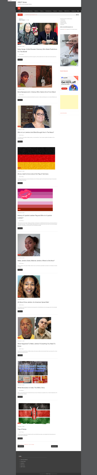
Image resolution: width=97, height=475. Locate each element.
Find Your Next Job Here (27, 11)
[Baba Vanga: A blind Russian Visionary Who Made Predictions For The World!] (38, 33)
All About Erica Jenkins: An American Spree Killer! (33, 302)
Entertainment (48, 11)
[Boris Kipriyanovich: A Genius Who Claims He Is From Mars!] (35, 76)
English (10, 0)
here (64, 29)
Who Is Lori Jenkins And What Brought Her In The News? (36, 132)
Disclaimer (22, 463)
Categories (21, 18)
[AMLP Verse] (19, 8)
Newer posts (54, 446)
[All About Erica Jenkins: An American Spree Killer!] (29, 286)
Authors (36, 11)
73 (30, 444)
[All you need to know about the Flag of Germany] (36, 158)
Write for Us (66, 11)
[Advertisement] (69, 102)
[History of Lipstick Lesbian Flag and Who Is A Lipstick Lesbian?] (35, 199)
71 (28, 444)
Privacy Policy (23, 461)
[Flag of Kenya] (34, 413)
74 (31, 444)
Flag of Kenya (22, 429)
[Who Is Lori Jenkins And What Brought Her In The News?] (34, 116)
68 (25, 444)
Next (33, 444)
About (19, 11)
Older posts (21, 446)
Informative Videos (20, 381)
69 (26, 444)
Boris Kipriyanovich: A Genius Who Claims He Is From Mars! (37, 92)
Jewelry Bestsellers (63, 113)
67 (24, 444)
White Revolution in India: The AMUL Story (31, 388)
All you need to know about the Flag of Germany (33, 174)
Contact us (74, 11)
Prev (21, 444)
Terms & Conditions (24, 459)
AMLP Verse (22, 2)
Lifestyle (60, 11)
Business (55, 11)
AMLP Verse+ (23, 466)
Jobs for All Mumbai (29, 14)
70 (27, 444)
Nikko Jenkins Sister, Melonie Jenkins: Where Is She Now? (36, 260)
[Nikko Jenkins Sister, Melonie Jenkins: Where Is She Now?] (29, 244)
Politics (41, 11)
